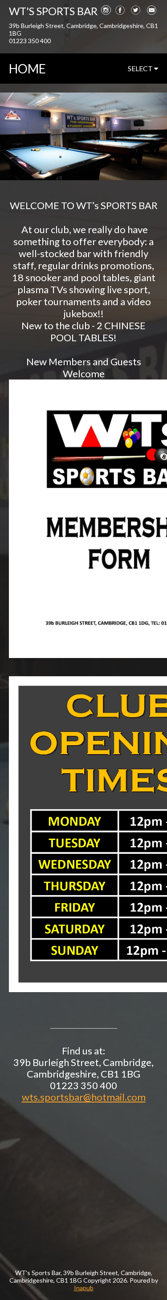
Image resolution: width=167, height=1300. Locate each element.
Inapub (84, 1288)
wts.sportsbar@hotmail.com (84, 1097)
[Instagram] (106, 10)
